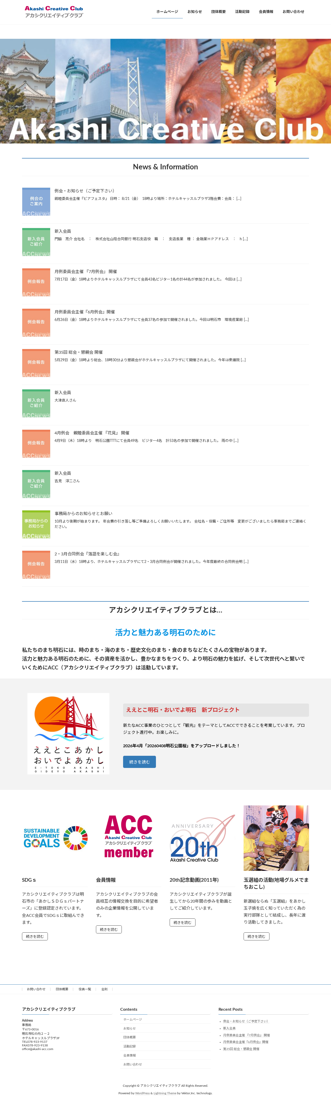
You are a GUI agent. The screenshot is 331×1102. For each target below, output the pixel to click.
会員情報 (129, 1055)
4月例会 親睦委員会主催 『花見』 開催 (92, 433)
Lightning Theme (165, 1093)
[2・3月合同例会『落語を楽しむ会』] (36, 565)
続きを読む (139, 762)
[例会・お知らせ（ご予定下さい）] (36, 202)
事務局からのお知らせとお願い (83, 514)
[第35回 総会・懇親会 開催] (36, 364)
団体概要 (62, 989)
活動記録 (129, 1046)
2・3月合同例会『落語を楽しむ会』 (88, 554)
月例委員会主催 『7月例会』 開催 (86, 272)
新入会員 (63, 231)
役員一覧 (85, 989)
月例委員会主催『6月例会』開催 (85, 312)
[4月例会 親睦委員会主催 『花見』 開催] (36, 444)
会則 (104, 989)
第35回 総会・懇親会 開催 (79, 352)
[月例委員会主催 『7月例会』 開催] (36, 283)
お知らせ (129, 1028)
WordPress (142, 1093)
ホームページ (132, 1019)
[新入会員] (36, 243)
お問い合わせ (36, 989)
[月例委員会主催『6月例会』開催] (36, 323)
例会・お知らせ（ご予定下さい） (86, 191)
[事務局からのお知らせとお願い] (36, 525)
